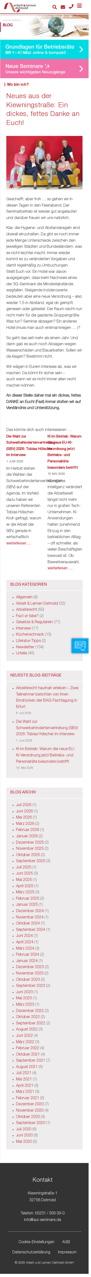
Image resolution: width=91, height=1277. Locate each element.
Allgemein (24, 598)
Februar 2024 (27, 955)
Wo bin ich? (18, 85)
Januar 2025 (27, 905)
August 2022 (27, 1030)
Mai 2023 (24, 999)
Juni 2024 (24, 936)
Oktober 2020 (28, 1117)
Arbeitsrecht (26, 610)
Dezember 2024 (30, 911)
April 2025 (24, 886)
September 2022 (30, 1024)
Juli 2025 (23, 868)
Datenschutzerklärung (31, 1253)
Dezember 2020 (30, 1104)
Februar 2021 (27, 1098)
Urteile (21, 654)
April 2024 (24, 942)
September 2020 (30, 1123)
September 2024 (30, 930)
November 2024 (29, 918)
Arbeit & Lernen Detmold (37, 604)
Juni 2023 (24, 992)
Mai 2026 (24, 818)
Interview (23, 629)
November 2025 (29, 849)
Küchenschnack (30, 635)
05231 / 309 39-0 (50, 1214)
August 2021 (27, 1067)
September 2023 (30, 986)
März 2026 (25, 824)
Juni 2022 (24, 1036)
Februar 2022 (27, 1048)
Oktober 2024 (28, 924)
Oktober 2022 (28, 1017)
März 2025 (25, 893)
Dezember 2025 (30, 843)
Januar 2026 (27, 837)
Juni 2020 (24, 1136)
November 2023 (29, 974)
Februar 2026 (27, 830)
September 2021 (30, 1061)
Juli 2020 (23, 1130)
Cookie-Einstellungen (36, 1242)
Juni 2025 (24, 874)
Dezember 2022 (30, 1011)
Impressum (67, 1253)
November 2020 (29, 1111)
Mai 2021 (24, 1080)
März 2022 (25, 1042)
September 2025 (30, 861)
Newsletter (25, 647)
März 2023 (25, 1005)
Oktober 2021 (28, 1055)
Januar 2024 (27, 961)
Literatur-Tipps (28, 641)
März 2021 (25, 1092)
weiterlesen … (18, 544)
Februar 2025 (27, 899)
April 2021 (24, 1086)
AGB (66, 1242)
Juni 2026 (24, 812)
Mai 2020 (24, 1142)
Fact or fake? (27, 616)
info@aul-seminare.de (42, 1220)
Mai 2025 (24, 880)
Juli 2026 (23, 805)
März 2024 (25, 949)
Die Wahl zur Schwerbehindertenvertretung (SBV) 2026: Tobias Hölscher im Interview (30, 446)
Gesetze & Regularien (34, 622)
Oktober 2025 (28, 855)
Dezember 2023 (30, 967)
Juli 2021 (23, 1073)
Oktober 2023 (28, 980)
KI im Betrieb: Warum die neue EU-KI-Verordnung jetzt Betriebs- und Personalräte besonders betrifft (65, 452)
